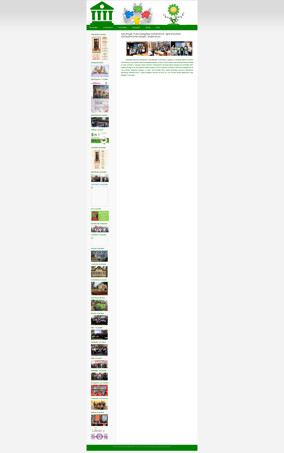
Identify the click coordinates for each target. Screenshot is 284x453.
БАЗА (158, 27)
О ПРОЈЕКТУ (108, 27)
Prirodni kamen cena (129, 449)
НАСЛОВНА (93, 27)
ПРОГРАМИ (122, 27)
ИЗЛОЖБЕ (136, 27)
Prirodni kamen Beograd (154, 449)
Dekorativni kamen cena (141, 449)
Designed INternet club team (163, 446)
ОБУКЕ (147, 27)
